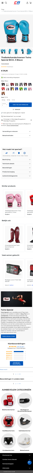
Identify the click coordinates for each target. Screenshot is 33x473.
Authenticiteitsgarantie (9, 176)
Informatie (5, 468)
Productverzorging (8, 172)
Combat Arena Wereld (9, 459)
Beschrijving (6, 159)
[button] (31, 51)
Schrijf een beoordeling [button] (16, 363)
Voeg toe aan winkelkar (20, 104)
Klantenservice (7, 455)
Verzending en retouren (10, 131)
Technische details (8, 163)
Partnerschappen (8, 464)
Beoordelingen (7, 167)
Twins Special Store (8, 336)
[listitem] (14, 203)
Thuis (2, 9)
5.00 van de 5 (20, 346)
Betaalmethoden (7, 135)
